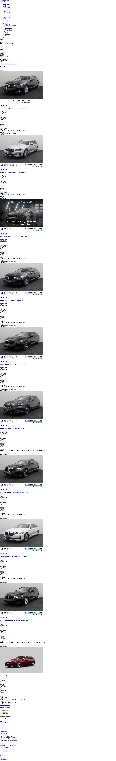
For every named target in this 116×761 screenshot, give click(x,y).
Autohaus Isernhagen (4, 1)
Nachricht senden (3, 759)
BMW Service (8, 7)
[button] (58, 712)
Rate (7, 64)
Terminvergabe (8, 13)
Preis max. (2, 55)
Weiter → (8, 705)
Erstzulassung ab (3, 60)
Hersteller (2, 64)
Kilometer (10, 64)
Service (4, 6)
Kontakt (4, 18)
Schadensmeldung (9, 12)
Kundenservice (8, 11)
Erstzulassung (15, 64)
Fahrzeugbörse (6, 4)
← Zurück (2, 705)
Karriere (7, 16)
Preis (5, 64)
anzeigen (2, 132)
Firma (4, 14)
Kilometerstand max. (4, 58)
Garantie (7, 10)
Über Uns (7, 17)
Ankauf (4, 5)
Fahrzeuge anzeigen (5, 62)
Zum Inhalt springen (4, 0)
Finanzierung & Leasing (10, 8)
